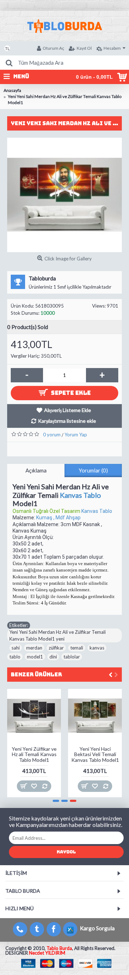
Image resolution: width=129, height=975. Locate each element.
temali (76, 648)
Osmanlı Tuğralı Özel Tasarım (47, 511)
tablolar (71, 657)
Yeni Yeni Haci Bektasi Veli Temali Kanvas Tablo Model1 (95, 754)
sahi (15, 648)
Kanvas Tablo (80, 495)
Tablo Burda (59, 948)
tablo (14, 657)
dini (53, 657)
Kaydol (66, 852)
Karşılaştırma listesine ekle (67, 421)
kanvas (97, 648)
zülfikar (56, 648)
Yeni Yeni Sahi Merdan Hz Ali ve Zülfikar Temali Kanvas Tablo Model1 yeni (57, 635)
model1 (35, 657)
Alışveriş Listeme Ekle (67, 410)
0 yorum (52, 434)
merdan (34, 648)
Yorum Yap (75, 434)
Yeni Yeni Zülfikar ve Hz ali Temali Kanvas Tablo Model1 (34, 754)
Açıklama (36, 470)
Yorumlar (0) (93, 470)
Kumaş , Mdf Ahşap (58, 517)
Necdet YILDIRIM (47, 953)
